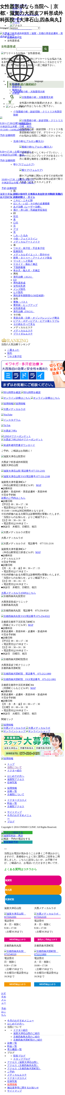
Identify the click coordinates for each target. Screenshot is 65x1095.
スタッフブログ (21, 1059)
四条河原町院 (9, 166)
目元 (15, 216)
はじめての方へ (15, 776)
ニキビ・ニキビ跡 (23, 200)
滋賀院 (8, 880)
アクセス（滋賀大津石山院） (23, 1062)
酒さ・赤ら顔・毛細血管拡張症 (30, 210)
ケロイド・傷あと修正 (25, 264)
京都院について (15, 794)
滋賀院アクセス (15, 779)
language (4, 28)
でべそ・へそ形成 (23, 261)
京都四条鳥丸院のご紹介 (26, 1036)
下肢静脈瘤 (19, 267)
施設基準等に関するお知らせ (23, 1087)
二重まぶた (13, 350)
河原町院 (9, 899)
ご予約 (11, 1071)
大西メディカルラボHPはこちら (18, 593)
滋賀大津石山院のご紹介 (26, 1033)
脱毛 (9, 353)
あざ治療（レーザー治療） (27, 206)
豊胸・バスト (20, 302)
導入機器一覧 (14, 1049)
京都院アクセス (15, 806)
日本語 (15, 93)
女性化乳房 (19, 286)
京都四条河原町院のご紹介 (27, 1040)
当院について (14, 767)
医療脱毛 (18, 251)
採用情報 (12, 788)
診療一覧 (12, 791)
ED (15, 280)
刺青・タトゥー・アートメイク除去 (32, 257)
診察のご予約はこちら (13, 498)
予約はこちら (3, 1011)
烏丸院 (8, 890)
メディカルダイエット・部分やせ (31, 254)
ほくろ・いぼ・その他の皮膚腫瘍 (31, 203)
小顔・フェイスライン (25, 238)
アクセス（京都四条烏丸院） (23, 1065)
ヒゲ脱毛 (18, 292)
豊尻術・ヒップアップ (25, 305)
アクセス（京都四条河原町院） (24, 1068)
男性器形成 (19, 282)
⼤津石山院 (8, 112)
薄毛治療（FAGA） (23, 311)
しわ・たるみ (20, 235)
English (15, 84)
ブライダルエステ (23, 333)
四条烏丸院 (8, 141)
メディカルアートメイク (26, 242)
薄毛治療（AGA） (23, 277)
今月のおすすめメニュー (20, 1020)
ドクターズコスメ (17, 800)
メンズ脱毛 (19, 289)
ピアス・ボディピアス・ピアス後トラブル (36, 321)
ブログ (11, 821)
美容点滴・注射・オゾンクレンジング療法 (36, 318)
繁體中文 (17, 90)
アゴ (15, 229)
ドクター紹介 (14, 770)
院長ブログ (19, 1055)
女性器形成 (19, 308)
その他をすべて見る (24, 324)
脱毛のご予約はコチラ (47, 939)
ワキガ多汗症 (14, 356)
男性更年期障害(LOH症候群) (28, 295)
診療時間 (10, 135)
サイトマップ (14, 812)
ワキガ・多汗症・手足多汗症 (29, 248)
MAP (38, 485)
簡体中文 (17, 86)
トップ (11, 764)
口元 (15, 222)
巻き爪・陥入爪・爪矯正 (26, 270)
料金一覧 (12, 803)
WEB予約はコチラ (17, 939)
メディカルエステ (23, 330)
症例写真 (12, 782)
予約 (2, 135)
